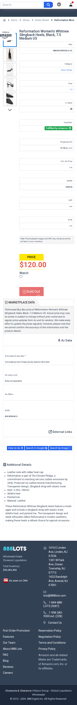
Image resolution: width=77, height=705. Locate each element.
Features (8, 636)
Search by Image (59, 448)
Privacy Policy (46, 648)
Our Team (9, 642)
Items (14, 20)
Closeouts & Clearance (18, 690)
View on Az (14, 448)
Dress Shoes (42, 20)
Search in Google (35, 448)
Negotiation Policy (49, 636)
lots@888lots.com (54, 595)
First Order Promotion (16, 630)
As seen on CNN (18, 580)
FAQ (5, 654)
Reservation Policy (49, 630)
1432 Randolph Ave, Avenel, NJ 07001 (58, 581)
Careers (8, 672)
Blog (5, 660)
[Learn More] (59, 4)
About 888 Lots (12, 648)
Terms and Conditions (52, 642)
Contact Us (55, 622)
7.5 (71, 89)
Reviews (8, 666)
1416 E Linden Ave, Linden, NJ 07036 (58, 552)
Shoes (26, 20)
